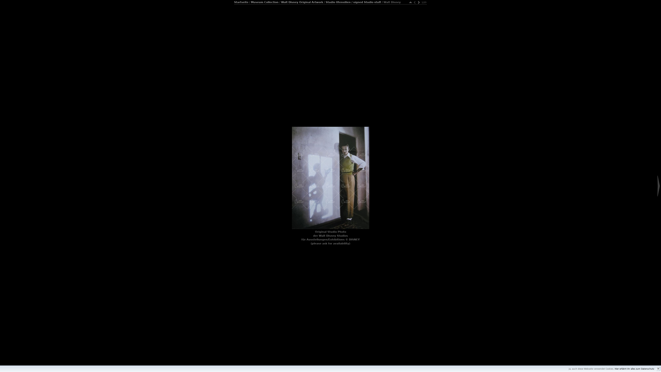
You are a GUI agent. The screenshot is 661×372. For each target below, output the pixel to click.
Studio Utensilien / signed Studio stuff (353, 2)
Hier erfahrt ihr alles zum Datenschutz (634, 369)
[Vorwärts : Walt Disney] (419, 2)
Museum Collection (265, 2)
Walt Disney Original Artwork (302, 2)
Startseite (241, 2)
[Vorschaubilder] (410, 2)
